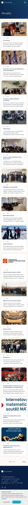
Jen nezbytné (6, 502)
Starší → (24, 461)
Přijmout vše (16, 502)
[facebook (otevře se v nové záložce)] (2, 487)
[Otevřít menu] (25, 2)
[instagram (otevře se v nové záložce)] (5, 487)
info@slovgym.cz (5, 483)
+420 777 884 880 (17, 483)
